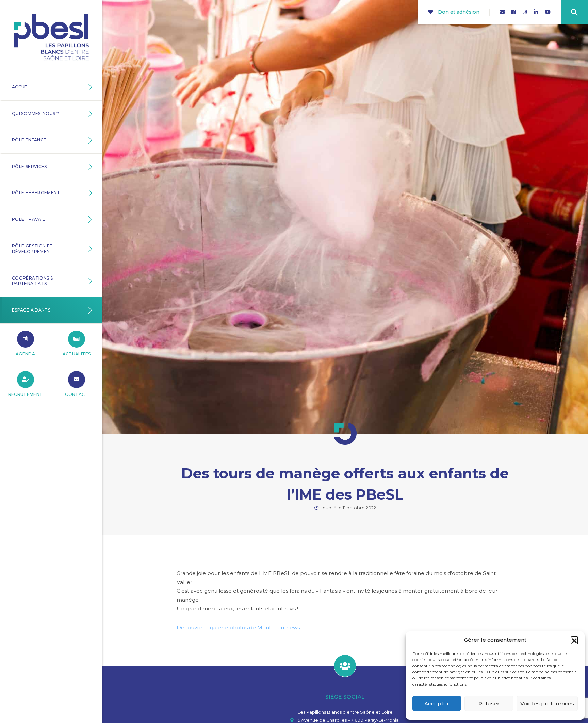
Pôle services (29, 166)
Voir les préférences (547, 703)
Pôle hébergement (36, 192)
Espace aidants (31, 310)
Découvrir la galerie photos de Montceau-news (238, 627)
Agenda (25, 353)
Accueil (21, 86)
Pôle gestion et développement (32, 248)
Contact (76, 394)
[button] (574, 640)
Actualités (77, 353)
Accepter (436, 703)
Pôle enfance (29, 139)
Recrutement (25, 394)
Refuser (489, 703)
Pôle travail (28, 219)
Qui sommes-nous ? (35, 113)
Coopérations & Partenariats (32, 280)
